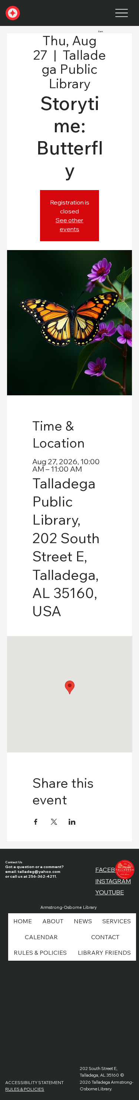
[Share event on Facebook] (35, 822)
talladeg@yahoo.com (39, 871)
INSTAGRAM (113, 881)
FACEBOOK (112, 869)
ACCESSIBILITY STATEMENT (34, 1082)
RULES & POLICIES (24, 1089)
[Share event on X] (53, 822)
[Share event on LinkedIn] (72, 822)
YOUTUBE (109, 892)
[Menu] (121, 13)
